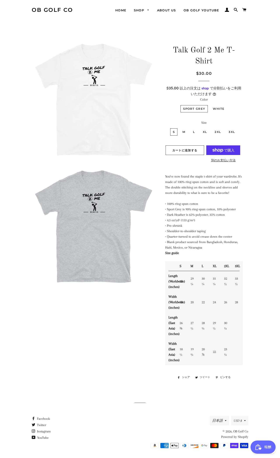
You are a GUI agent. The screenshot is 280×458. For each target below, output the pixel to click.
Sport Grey (194, 108)
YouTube (42, 438)
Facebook (43, 419)
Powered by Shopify (234, 437)
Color (204, 99)
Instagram (43, 431)
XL (205, 132)
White (219, 108)
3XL (232, 132)
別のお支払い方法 (223, 160)
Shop (139, 10)
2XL (218, 132)
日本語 (217, 421)
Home (120, 10)
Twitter (41, 425)
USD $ (238, 421)
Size (204, 123)
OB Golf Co (52, 10)
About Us (166, 10)
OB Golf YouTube (201, 10)
